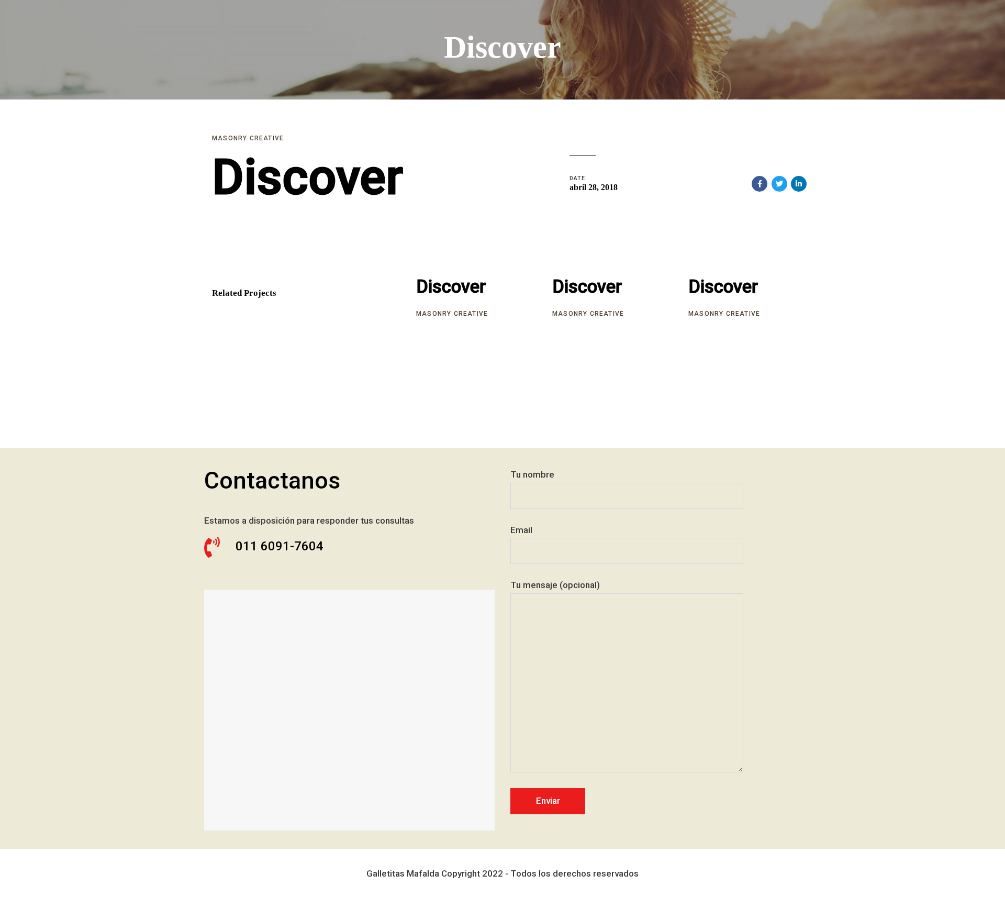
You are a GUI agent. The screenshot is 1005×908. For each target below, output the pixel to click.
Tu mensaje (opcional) (555, 585)
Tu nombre (532, 474)
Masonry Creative (248, 138)
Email (521, 530)
